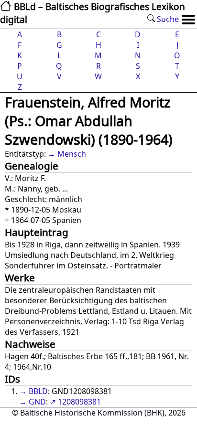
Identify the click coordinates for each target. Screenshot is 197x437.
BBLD (38, 391)
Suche (167, 19)
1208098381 (79, 401)
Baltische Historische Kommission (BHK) (92, 412)
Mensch (71, 154)
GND (37, 401)
